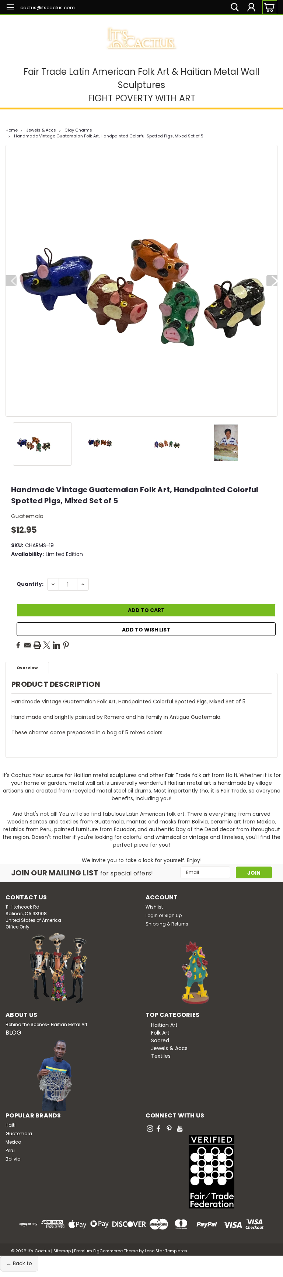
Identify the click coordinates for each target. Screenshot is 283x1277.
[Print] (37, 645)
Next (271, 280)
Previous (11, 280)
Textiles (161, 1056)
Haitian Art (164, 1025)
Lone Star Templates (166, 1251)
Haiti (10, 1125)
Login (152, 915)
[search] (234, 7)
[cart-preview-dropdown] (268, 7)
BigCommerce (108, 1251)
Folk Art (160, 1032)
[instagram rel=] (150, 1128)
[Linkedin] (56, 645)
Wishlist (154, 907)
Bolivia (13, 1159)
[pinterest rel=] (169, 1128)
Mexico (13, 1142)
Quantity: (30, 584)
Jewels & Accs (41, 130)
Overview (27, 668)
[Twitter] (46, 645)
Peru (10, 1150)
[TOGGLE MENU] (10, 8)
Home (12, 130)
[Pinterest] (66, 645)
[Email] (27, 645)
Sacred (160, 1040)
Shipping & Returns (167, 924)
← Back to (19, 1263)
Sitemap (62, 1251)
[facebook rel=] (158, 1128)
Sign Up (173, 915)
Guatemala (19, 1133)
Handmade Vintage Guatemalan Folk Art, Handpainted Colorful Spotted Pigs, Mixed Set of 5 (108, 136)
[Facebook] (18, 645)
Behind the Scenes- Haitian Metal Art (46, 1024)
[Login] (251, 7)
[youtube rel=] (180, 1128)
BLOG (13, 1032)
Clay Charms (78, 130)
